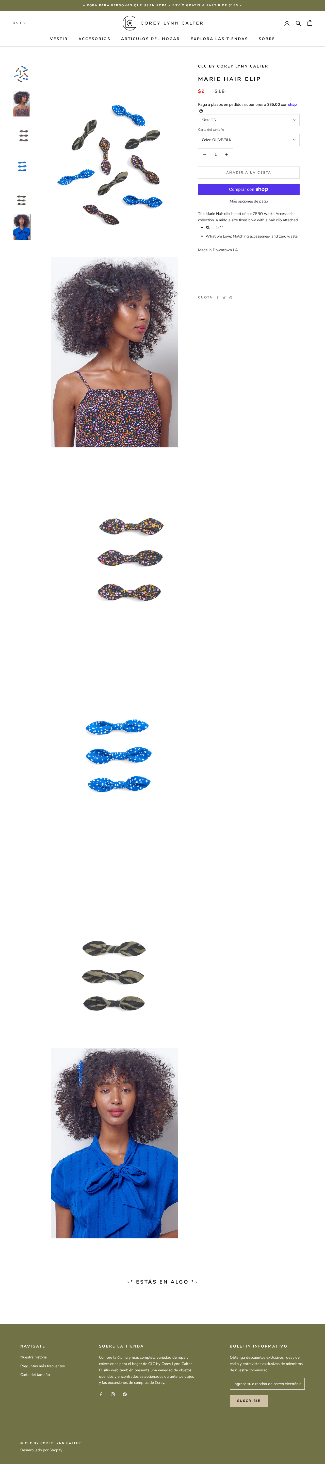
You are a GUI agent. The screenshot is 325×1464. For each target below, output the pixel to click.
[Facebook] (217, 297)
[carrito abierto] (309, 23)
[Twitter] (224, 297)
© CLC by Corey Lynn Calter (50, 1443)
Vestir (59, 38)
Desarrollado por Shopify (41, 1450)
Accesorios (94, 38)
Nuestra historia (33, 1357)
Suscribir (249, 1401)
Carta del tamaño (211, 129)
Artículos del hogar (150, 38)
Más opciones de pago (249, 201)
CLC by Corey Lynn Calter (233, 66)
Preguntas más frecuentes (42, 1366)
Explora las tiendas (219, 38)
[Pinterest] (230, 297)
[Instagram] (113, 1394)
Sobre (267, 38)
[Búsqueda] (298, 23)
